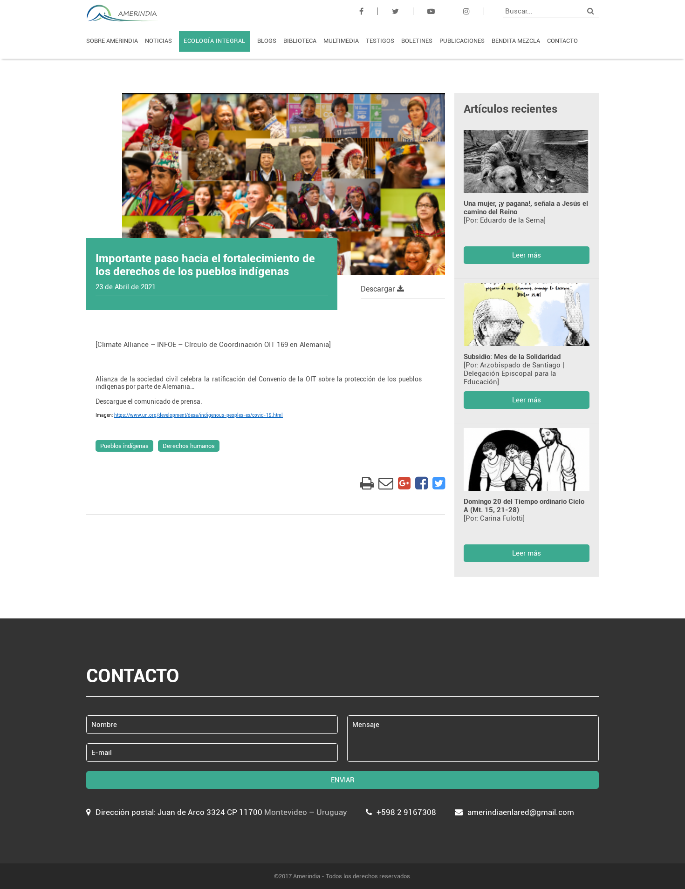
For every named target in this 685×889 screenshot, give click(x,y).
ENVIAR (343, 780)
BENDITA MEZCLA (516, 40)
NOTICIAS (158, 40)
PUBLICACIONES (462, 40)
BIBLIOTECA (299, 40)
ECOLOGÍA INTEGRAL (215, 40)
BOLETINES (416, 40)
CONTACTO (562, 40)
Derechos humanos (189, 445)
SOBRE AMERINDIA (112, 40)
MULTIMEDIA (341, 40)
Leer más (526, 255)
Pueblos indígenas (124, 445)
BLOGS (266, 40)
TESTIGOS (380, 40)
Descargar (379, 289)
